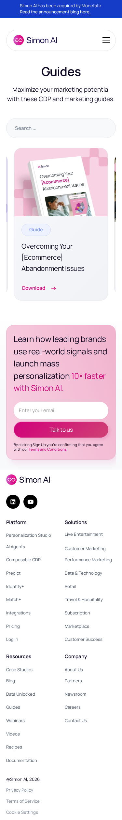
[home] (33, 40)
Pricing (13, 626)
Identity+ (15, 586)
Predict (13, 573)
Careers (73, 707)
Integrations (18, 613)
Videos (13, 734)
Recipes (14, 747)
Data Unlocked (20, 694)
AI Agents (15, 546)
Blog (10, 681)
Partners (73, 681)
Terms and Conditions (48, 449)
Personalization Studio (28, 535)
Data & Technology (83, 573)
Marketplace (77, 626)
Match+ (13, 599)
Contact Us (76, 720)
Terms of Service (23, 801)
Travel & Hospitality (84, 599)
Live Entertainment (84, 534)
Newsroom (75, 694)
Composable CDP (23, 560)
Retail (70, 586)
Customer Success (83, 639)
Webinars (15, 720)
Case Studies (19, 670)
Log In (12, 639)
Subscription (77, 613)
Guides (13, 707)
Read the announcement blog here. (55, 12)
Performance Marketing (88, 560)
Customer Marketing (85, 548)
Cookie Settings (22, 812)
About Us (74, 670)
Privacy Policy (19, 790)
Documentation (21, 760)
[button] (105, 40)
